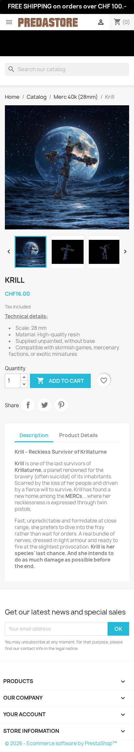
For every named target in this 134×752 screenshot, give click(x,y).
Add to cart (60, 380)
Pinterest (61, 404)
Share (27, 404)
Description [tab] (34, 435)
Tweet (44, 404)
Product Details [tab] (78, 435)
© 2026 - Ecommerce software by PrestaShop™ (61, 743)
